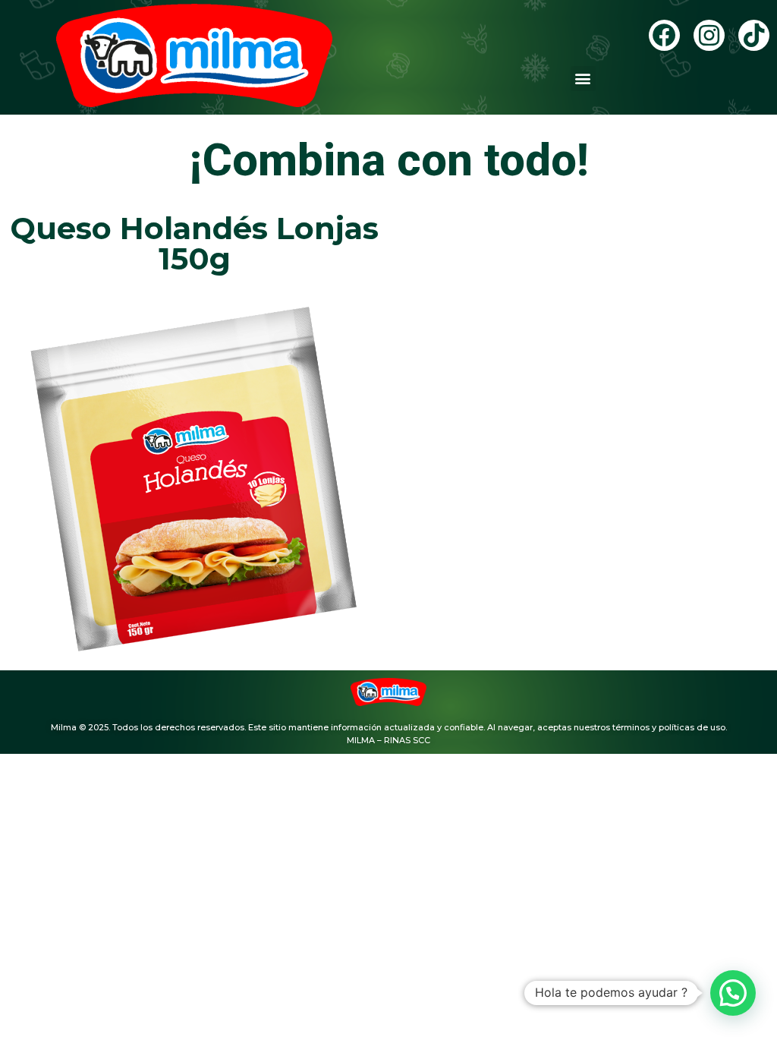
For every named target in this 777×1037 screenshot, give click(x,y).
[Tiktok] (753, 35)
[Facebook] (664, 35)
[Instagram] (709, 35)
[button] (583, 78)
